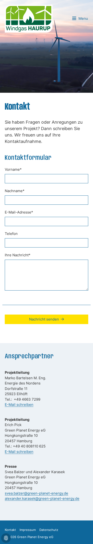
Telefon (11, 233)
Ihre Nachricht (18, 255)
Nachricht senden (44, 319)
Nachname (15, 191)
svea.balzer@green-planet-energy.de (36, 493)
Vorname (13, 169)
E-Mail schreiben (19, 404)
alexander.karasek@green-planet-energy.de (42, 498)
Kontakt (10, 530)
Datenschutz (48, 530)
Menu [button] (83, 18)
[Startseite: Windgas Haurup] (28, 18)
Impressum (28, 530)
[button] (83, 534)
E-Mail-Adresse (19, 212)
